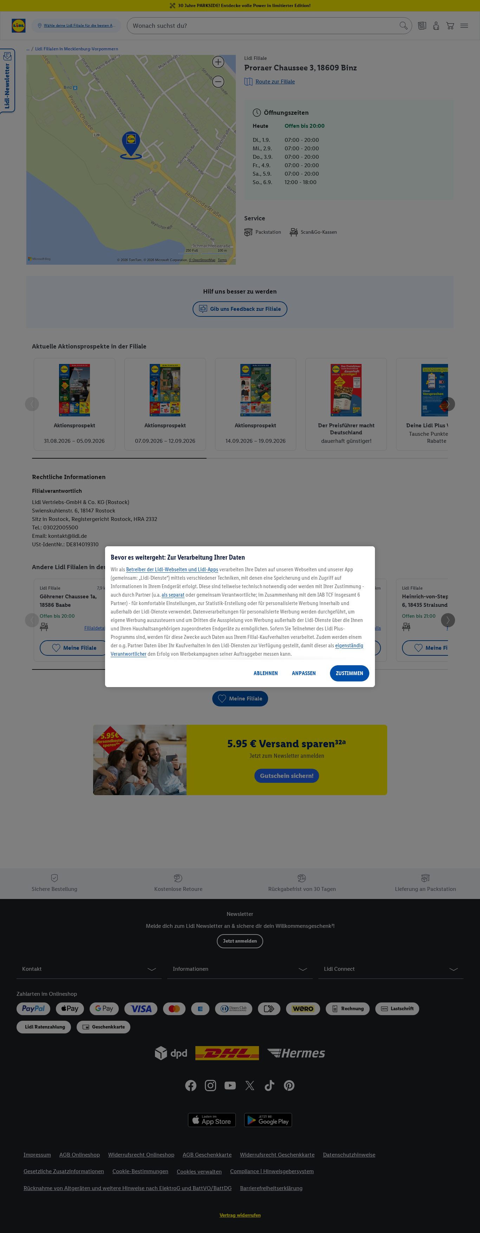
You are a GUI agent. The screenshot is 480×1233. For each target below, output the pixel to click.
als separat (173, 594)
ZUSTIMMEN (349, 673)
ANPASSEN (304, 673)
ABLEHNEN (266, 673)
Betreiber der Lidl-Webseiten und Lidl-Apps (172, 569)
